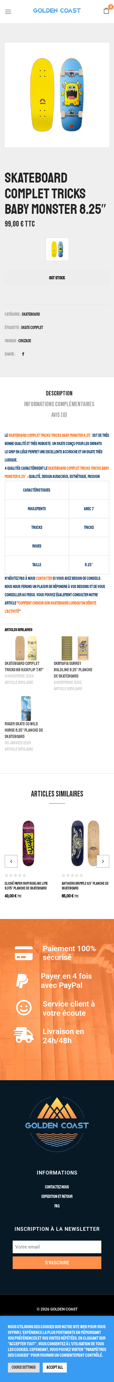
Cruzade (24, 341)
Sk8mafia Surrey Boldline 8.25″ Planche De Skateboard (73, 670)
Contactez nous (57, 1187)
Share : (10, 354)
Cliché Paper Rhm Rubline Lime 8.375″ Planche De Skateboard (26, 886)
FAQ (57, 1206)
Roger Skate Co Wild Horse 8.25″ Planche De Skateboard (24, 730)
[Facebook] (23, 354)
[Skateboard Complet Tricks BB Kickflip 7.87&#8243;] (26, 648)
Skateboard (31, 314)
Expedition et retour (57, 1196)
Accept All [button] (55, 1367)
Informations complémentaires (59, 404)
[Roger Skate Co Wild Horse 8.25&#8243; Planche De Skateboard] (26, 708)
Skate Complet (32, 327)
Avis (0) (59, 415)
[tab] (59, 393)
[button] (106, 11)
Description (59, 393)
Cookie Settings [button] (24, 1367)
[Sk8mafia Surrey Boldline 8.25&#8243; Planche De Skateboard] (75, 648)
